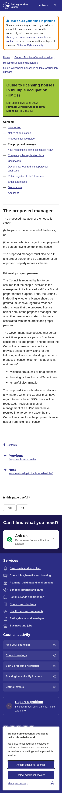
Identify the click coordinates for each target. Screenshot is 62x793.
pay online (42, 37)
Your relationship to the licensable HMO (30, 149)
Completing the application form (26, 155)
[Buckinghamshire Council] (15, 5)
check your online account (20, 37)
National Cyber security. (30, 45)
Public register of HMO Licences (26, 176)
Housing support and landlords (20, 62)
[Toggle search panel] (55, 5)
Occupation (14, 161)
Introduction (14, 127)
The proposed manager (22, 144)
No (22, 507)
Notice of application (19, 133)
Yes (9, 507)
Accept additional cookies (31, 764)
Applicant (13, 193)
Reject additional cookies (31, 775)
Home (6, 57)
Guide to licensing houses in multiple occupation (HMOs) (30, 70)
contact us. (12, 41)
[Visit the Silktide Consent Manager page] (52, 783)
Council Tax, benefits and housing (33, 57)
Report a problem (29, 702)
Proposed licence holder (21, 138)
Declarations (15, 187)
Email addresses (17, 181)
